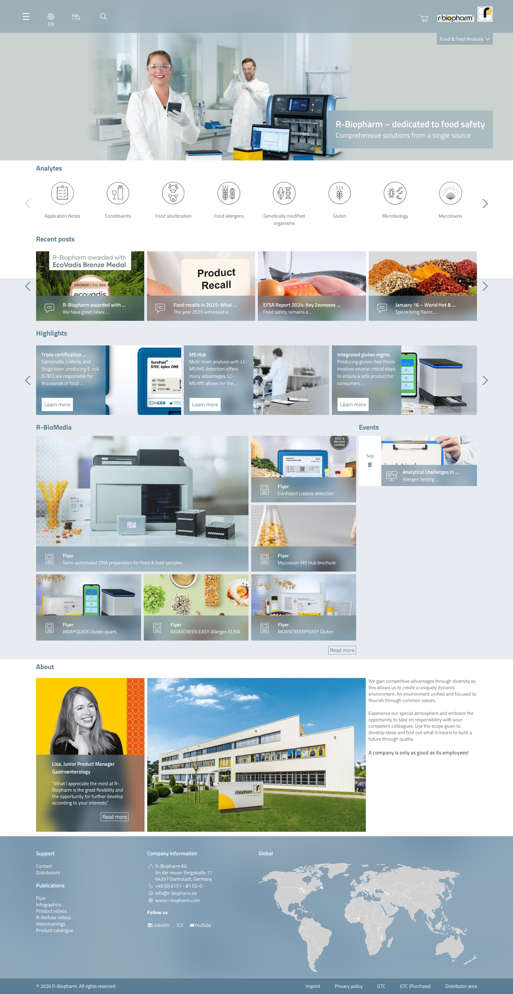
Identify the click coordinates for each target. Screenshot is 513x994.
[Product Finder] (76, 16)
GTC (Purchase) (415, 986)
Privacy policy (349, 986)
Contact (44, 866)
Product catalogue (54, 930)
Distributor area (461, 986)
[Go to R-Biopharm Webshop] (424, 19)
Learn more (57, 404)
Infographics (48, 904)
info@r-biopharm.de (176, 893)
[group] (90, 286)
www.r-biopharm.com (177, 900)
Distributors (48, 872)
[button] (483, 204)
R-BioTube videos (53, 917)
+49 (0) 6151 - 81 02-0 (178, 885)
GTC (381, 986)
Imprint (313, 986)
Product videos (51, 911)
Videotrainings (50, 923)
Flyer (41, 898)
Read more (342, 650)
